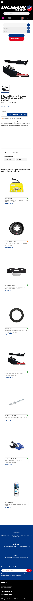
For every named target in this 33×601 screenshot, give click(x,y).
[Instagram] (3, 18)
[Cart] (22, 18)
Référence (4, 103)
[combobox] (16, 25)
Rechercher (15, 39)
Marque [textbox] (6, 28)
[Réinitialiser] (16, 35)
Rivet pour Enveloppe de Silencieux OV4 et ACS (16, 417)
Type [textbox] (5, 25)
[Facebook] (9, 18)
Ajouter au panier (17, 115)
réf (5, 198)
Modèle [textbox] (6, 31)
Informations (6, 595)
